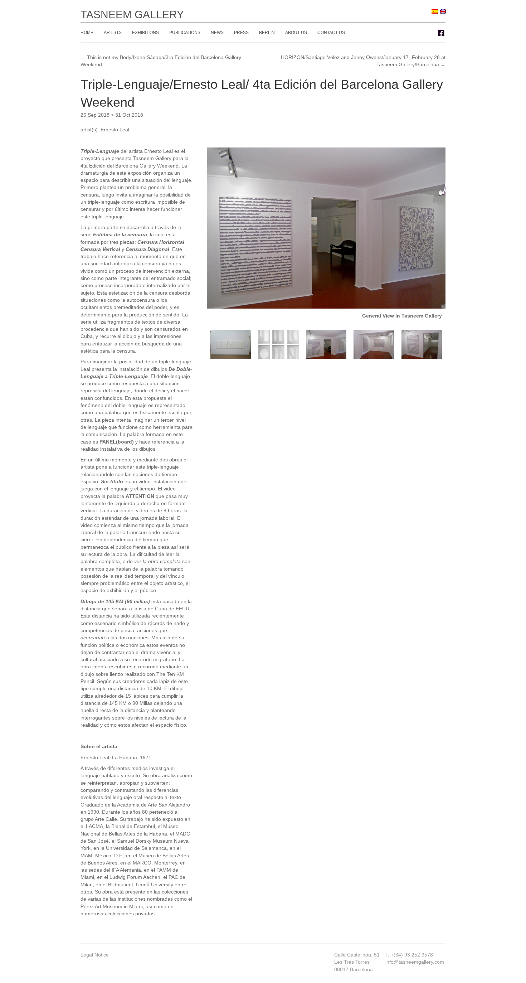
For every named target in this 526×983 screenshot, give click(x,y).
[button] (441, 33)
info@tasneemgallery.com (414, 962)
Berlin (267, 32)
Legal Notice (95, 955)
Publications (184, 32)
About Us (296, 32)
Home (87, 32)
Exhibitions (145, 32)
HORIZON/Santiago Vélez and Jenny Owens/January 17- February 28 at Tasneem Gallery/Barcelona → (363, 60)
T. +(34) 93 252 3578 (409, 955)
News (217, 32)
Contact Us (331, 32)
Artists (113, 32)
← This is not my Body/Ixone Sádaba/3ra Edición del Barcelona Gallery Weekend (161, 60)
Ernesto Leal (115, 129)
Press (241, 32)
